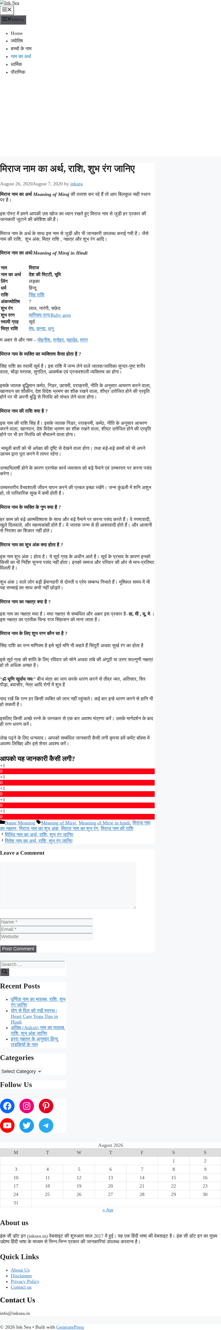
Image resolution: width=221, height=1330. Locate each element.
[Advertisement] (110, 118)
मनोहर (58, 340)
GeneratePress (70, 1327)
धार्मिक (16, 64)
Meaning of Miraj (58, 823)
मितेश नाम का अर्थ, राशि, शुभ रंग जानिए (38, 841)
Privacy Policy (25, 1281)
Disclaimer (21, 1275)
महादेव (72, 340)
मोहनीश (43, 340)
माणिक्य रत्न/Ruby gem (50, 315)
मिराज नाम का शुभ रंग (79, 828)
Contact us (21, 1287)
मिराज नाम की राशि (117, 828)
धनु (51, 328)
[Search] (4, 972)
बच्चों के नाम (21, 48)
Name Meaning (20, 823)
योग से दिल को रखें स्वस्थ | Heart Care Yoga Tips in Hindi (34, 1016)
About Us (20, 1270)
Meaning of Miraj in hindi (104, 823)
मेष (31, 328)
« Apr (107, 1209)
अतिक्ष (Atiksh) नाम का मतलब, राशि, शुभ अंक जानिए (38, 1030)
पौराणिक (18, 72)
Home (17, 33)
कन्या (40, 328)
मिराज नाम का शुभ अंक (38, 828)
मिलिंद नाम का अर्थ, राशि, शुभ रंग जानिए (39, 834)
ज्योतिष (17, 41)
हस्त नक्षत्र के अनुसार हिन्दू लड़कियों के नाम (34, 1041)
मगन (84, 340)
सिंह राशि (36, 295)
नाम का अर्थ (21, 56)
